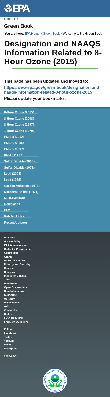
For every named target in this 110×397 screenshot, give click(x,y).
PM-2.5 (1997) (14, 149)
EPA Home (32, 33)
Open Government (15, 287)
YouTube (9, 340)
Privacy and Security (17, 264)
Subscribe (10, 294)
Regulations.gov (14, 291)
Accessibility (12, 241)
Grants (8, 256)
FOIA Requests (13, 317)
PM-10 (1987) (13, 155)
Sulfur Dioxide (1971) (19, 167)
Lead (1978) (12, 180)
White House (12, 302)
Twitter (8, 337)
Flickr (7, 344)
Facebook (10, 333)
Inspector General (15, 275)
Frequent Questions (16, 321)
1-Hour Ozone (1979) (19, 131)
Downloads (12, 204)
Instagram (10, 348)
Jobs (7, 279)
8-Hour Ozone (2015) (19, 112)
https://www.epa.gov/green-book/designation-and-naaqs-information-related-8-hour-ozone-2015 (52, 89)
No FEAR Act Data (15, 260)
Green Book (51, 33)
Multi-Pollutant (14, 198)
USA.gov (9, 298)
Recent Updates (16, 222)
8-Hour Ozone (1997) (19, 124)
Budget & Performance (18, 249)
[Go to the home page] (17, 8)
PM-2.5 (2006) (14, 143)
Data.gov (9, 272)
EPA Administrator (15, 245)
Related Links (14, 216)
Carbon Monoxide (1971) (22, 186)
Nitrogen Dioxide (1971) (21, 192)
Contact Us (11, 19)
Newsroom (10, 283)
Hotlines (9, 314)
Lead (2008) (12, 173)
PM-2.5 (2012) (14, 137)
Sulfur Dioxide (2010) (19, 161)
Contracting (11, 252)
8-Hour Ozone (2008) (19, 118)
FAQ (7, 210)
